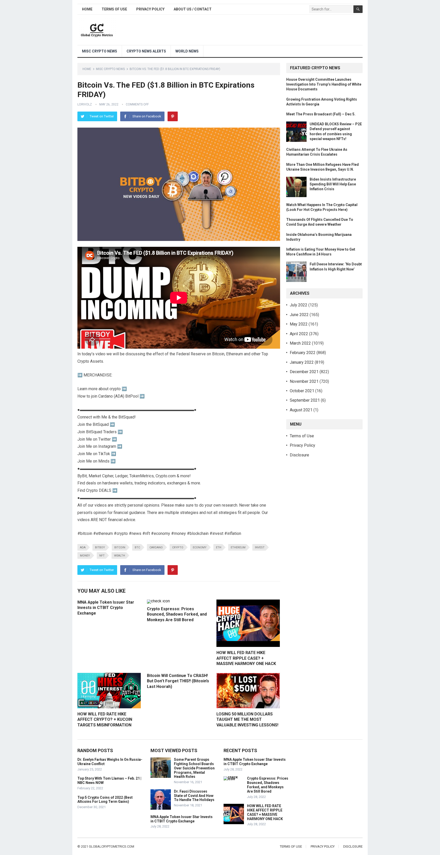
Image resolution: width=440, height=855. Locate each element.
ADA (83, 547)
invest (260, 547)
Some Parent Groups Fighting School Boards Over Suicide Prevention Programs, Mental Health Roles (194, 768)
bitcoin (119, 547)
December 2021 (304, 371)
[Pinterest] (173, 116)
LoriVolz (84, 104)
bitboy (100, 547)
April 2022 (299, 333)
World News (187, 51)
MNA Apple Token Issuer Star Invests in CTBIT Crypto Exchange (105, 608)
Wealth (119, 555)
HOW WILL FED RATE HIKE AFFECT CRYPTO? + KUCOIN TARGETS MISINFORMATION (104, 719)
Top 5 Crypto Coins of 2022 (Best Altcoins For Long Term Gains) (105, 799)
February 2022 (302, 352)
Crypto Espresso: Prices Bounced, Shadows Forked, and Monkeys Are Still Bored (177, 614)
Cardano (156, 547)
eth (218, 547)
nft (102, 555)
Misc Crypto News (99, 51)
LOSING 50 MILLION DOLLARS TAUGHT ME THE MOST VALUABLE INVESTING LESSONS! (247, 719)
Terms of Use (114, 9)
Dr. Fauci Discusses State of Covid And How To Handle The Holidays (194, 795)
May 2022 (299, 324)
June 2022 (299, 314)
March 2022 (300, 343)
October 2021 (302, 390)
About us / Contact (193, 9)
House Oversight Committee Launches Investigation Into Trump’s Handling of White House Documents (323, 84)
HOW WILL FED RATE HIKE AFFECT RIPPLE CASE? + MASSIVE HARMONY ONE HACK (246, 658)
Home (87, 9)
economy (200, 547)
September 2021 (305, 400)
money (85, 555)
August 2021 (301, 410)
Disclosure (299, 455)
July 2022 (298, 305)
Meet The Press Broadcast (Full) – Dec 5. (320, 114)
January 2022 (302, 362)
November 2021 (304, 381)
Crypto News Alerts (146, 51)
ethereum (238, 547)
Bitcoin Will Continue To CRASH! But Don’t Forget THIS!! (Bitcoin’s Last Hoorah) (178, 681)
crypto (177, 547)
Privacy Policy (150, 9)
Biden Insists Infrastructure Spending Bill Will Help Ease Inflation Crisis (333, 184)
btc (137, 547)
